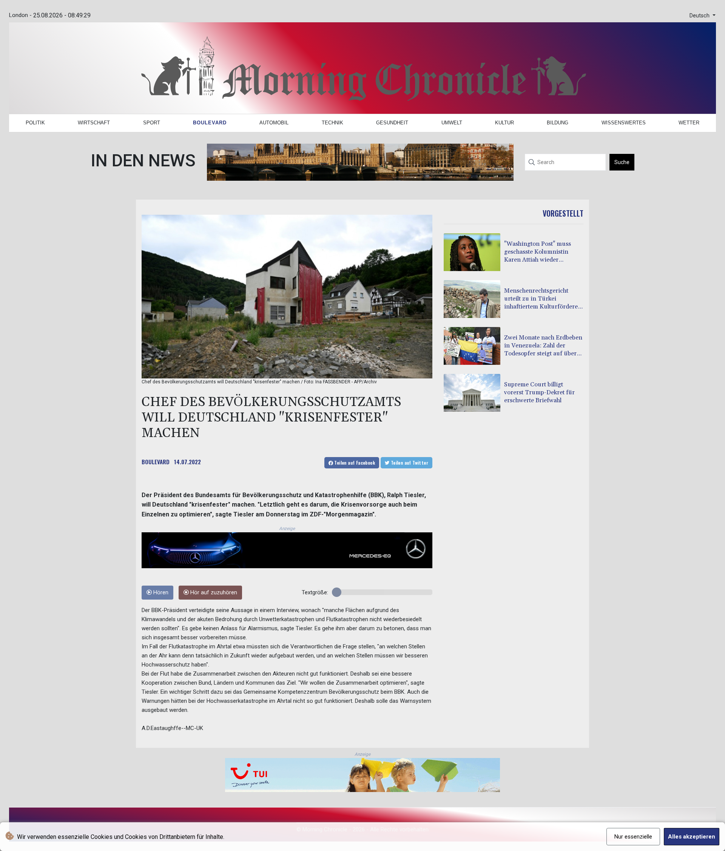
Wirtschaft (94, 123)
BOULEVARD (156, 461)
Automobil (273, 123)
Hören (160, 592)
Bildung (557, 123)
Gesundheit (392, 123)
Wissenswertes (624, 123)
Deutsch (700, 15)
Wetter (689, 123)
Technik (332, 123)
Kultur (504, 123)
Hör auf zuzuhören (213, 592)
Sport (151, 123)
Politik (35, 123)
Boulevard (210, 123)
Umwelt (451, 123)
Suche (621, 162)
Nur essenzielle (633, 836)
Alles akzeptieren (691, 836)
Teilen (354, 462)
